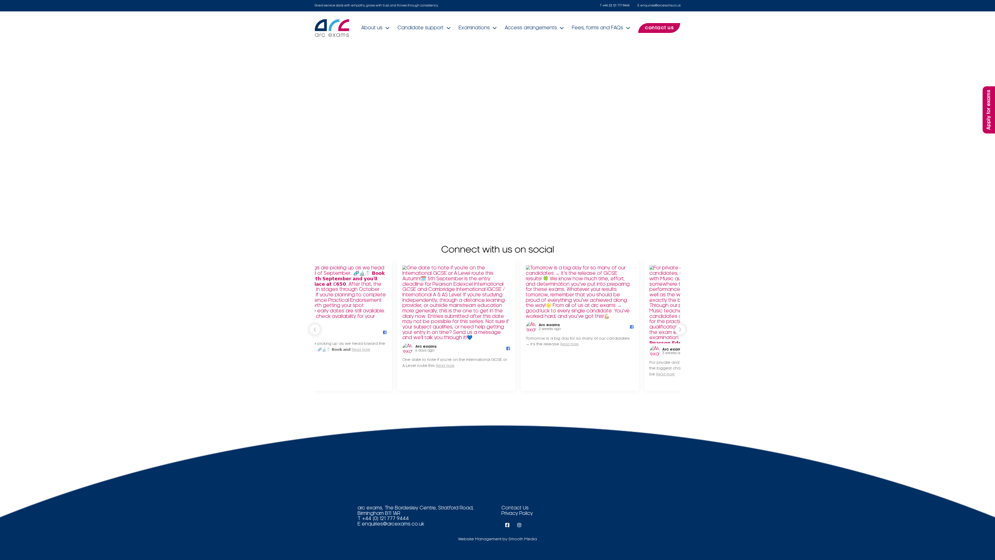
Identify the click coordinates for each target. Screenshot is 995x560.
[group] (374, 325)
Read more (362, 366)
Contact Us (515, 508)
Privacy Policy (517, 513)
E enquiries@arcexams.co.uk (659, 5)
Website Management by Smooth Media (497, 539)
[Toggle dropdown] (387, 28)
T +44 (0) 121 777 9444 (615, 5)
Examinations (474, 28)
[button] (680, 329)
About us (371, 28)
